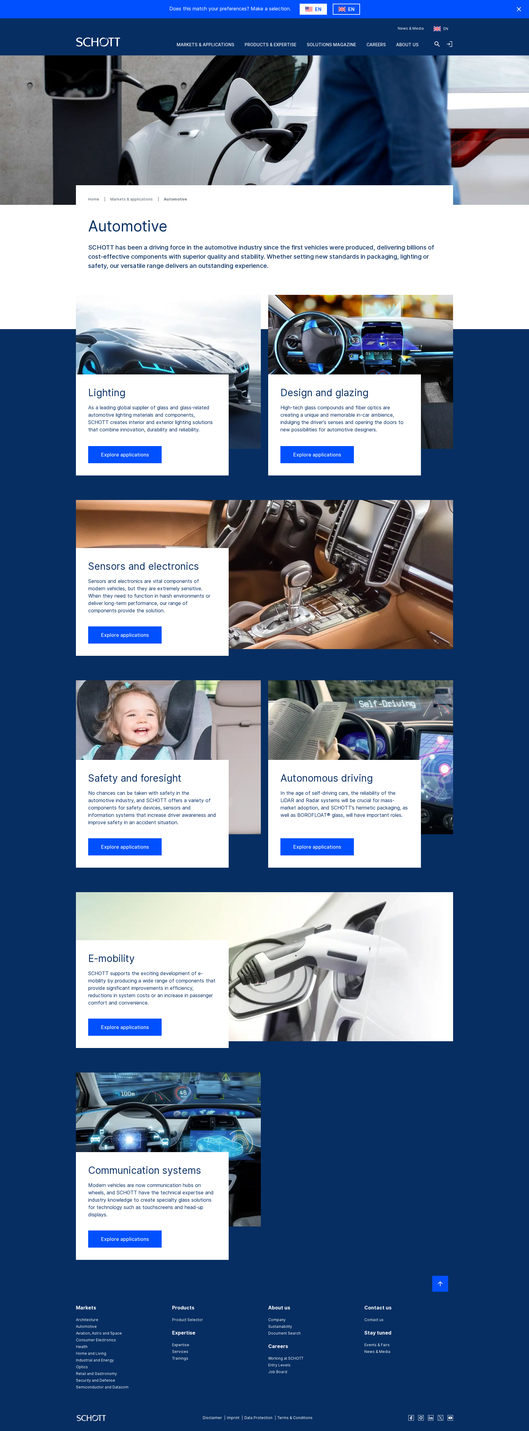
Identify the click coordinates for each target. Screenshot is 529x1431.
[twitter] (440, 1418)
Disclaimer (212, 1417)
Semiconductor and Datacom (102, 1387)
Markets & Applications (205, 44)
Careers (376, 44)
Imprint (233, 1417)
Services (180, 1351)
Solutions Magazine (331, 44)
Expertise (180, 1345)
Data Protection (258, 1417)
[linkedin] (430, 1418)
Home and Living (91, 1353)
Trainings (180, 1358)
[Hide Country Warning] (519, 9)
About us (407, 44)
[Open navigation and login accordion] (449, 44)
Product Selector (187, 1319)
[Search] (437, 44)
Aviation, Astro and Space (99, 1333)
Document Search (284, 1333)
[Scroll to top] (440, 1284)
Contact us (374, 1319)
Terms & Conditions (295, 1417)
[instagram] (421, 1418)
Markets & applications (132, 199)
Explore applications (125, 455)
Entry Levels (279, 1365)
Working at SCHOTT (285, 1358)
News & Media (411, 28)
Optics (82, 1367)
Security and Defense (95, 1380)
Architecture (87, 1319)
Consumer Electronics (96, 1340)
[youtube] (450, 1418)
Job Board (277, 1371)
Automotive (86, 1326)
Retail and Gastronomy (96, 1373)
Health (82, 1346)
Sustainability (280, 1326)
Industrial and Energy (95, 1360)
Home (94, 199)
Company (277, 1319)
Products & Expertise (270, 44)
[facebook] (411, 1418)
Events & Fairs (377, 1345)
